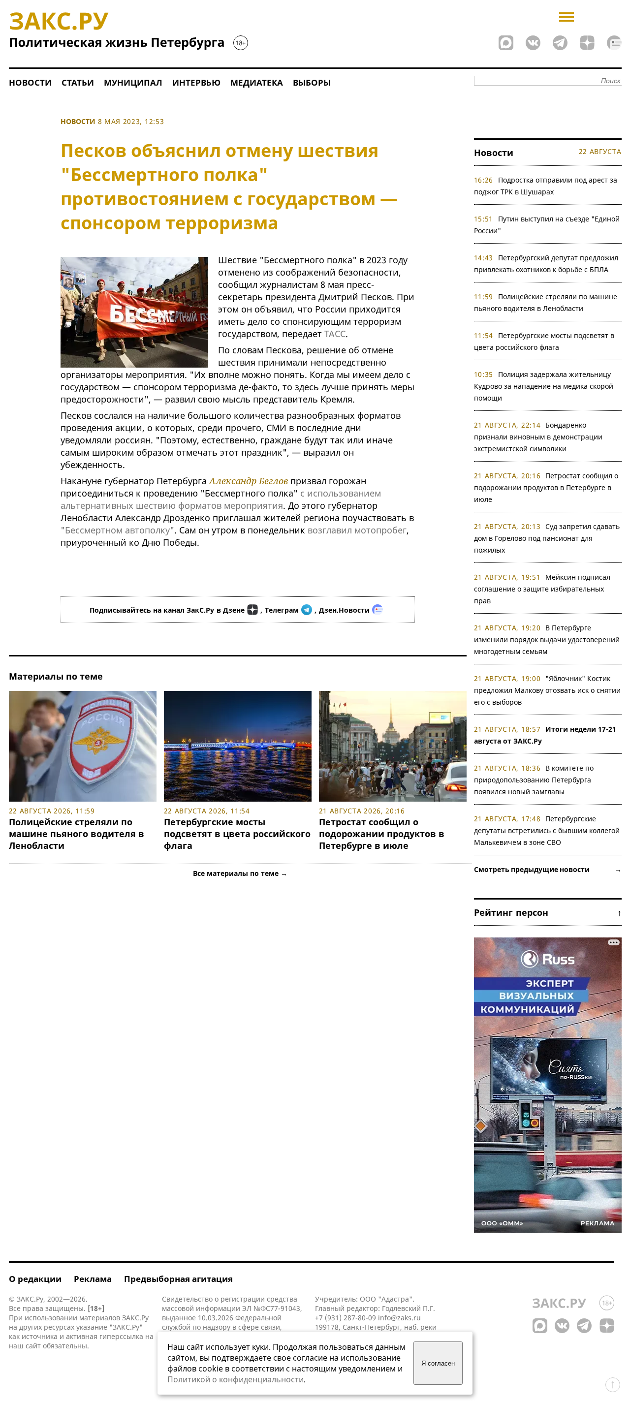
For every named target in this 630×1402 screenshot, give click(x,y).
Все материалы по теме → (240, 873)
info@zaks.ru (399, 1317)
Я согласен (438, 1363)
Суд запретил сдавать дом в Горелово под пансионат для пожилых (547, 538)
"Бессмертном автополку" (117, 530)
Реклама (93, 1278)
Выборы (312, 82)
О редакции (35, 1278)
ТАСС (335, 334)
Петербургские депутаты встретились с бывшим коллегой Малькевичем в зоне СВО (547, 830)
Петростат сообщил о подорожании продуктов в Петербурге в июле (381, 833)
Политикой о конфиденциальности (235, 1379)
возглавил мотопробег (357, 530)
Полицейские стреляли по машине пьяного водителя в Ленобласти (76, 833)
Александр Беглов (248, 481)
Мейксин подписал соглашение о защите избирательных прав (542, 588)
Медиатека (256, 82)
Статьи (78, 82)
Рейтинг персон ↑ (548, 912)
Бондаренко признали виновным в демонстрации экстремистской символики (538, 436)
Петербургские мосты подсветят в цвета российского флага (237, 833)
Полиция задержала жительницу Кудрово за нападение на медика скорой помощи (543, 386)
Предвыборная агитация (178, 1278)
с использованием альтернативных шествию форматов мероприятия (221, 499)
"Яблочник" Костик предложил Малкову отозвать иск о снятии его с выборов (547, 690)
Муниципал (133, 82)
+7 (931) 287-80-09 (345, 1317)
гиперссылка (121, 1336)
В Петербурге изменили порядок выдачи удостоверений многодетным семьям (547, 639)
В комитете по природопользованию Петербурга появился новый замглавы (534, 779)
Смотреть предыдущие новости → (548, 869)
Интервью (196, 82)
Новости (30, 82)
